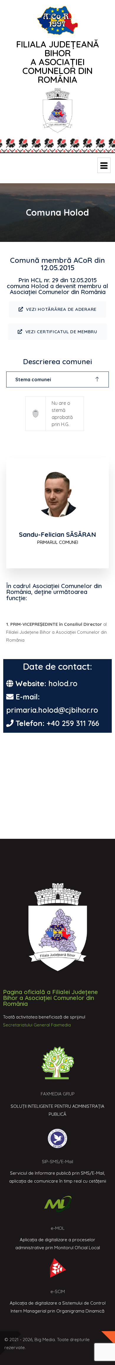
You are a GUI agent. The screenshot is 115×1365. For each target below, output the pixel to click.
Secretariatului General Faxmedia (37, 1025)
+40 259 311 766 (73, 723)
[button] (57, 379)
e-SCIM (57, 1291)
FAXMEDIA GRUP (58, 1094)
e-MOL (58, 1228)
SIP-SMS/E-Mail (57, 1161)
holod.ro (63, 683)
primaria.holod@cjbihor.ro (52, 709)
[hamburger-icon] (104, 165)
